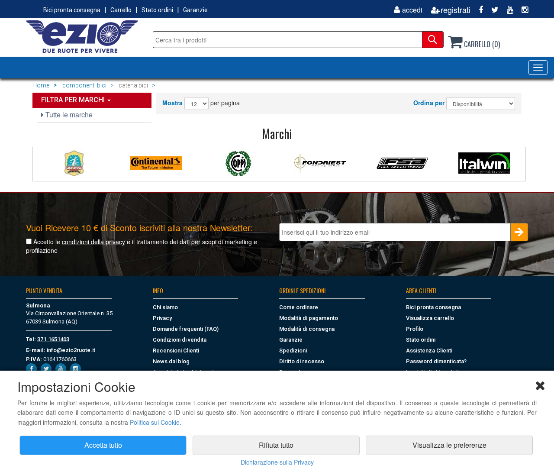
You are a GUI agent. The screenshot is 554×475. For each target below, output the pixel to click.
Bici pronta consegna (71, 9)
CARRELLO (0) (481, 44)
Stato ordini (157, 9)
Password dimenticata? (436, 361)
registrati (455, 9)
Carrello (121, 9)
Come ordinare (298, 307)
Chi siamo (165, 307)
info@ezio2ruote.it (71, 350)
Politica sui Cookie (155, 422)
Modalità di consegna (307, 329)
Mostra (172, 102)
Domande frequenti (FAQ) (186, 329)
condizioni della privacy (93, 241)
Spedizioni (293, 350)
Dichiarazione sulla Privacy (277, 462)
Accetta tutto (103, 445)
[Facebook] (477, 9)
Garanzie (195, 9)
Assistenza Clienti (429, 350)
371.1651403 (53, 339)
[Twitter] (492, 9)
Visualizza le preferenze (449, 445)
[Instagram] (521, 9)
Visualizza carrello (430, 318)
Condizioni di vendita (179, 339)
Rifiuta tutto (276, 445)
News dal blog (171, 361)
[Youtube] (506, 9)
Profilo (414, 329)
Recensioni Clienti (176, 350)
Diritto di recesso (301, 361)
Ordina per (428, 102)
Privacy (162, 318)
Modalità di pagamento (308, 318)
